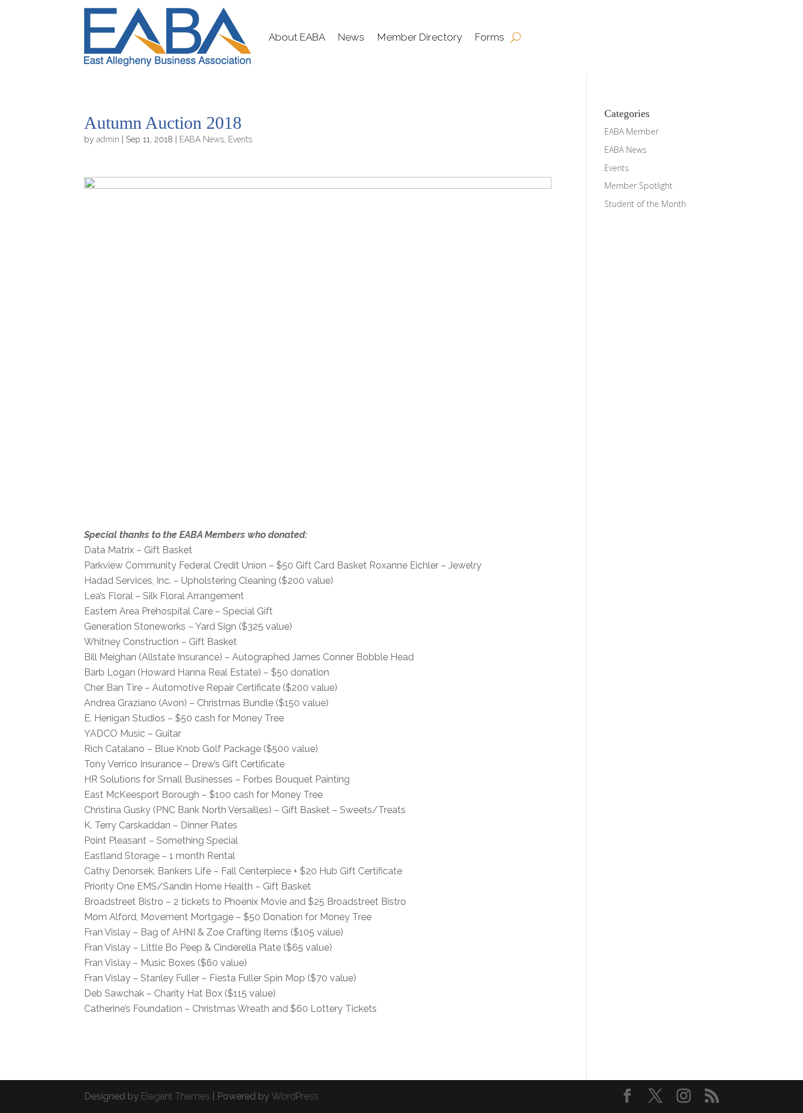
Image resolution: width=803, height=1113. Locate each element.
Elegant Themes (175, 1096)
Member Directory (419, 37)
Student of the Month (645, 203)
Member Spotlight (638, 185)
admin (107, 139)
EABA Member (631, 131)
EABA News (201, 139)
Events (240, 139)
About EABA (297, 37)
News (351, 37)
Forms (489, 37)
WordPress (295, 1096)
